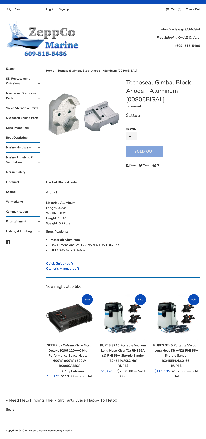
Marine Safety (23, 172)
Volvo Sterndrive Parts (23, 108)
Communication (23, 212)
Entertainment (23, 221)
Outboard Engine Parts (22, 118)
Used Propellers (17, 128)
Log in (50, 9)
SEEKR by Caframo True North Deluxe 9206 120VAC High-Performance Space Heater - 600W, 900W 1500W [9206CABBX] (69, 355)
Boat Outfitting (23, 138)
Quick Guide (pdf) (59, 263)
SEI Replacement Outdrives (23, 81)
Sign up (64, 9)
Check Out (193, 9)
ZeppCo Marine (38, 430)
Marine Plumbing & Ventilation (23, 159)
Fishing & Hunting (23, 231)
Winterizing (23, 202)
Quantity (131, 129)
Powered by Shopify (60, 430)
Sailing (23, 192)
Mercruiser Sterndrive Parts (23, 95)
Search (10, 69)
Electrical (23, 182)
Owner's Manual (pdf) (62, 268)
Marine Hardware (23, 147)
